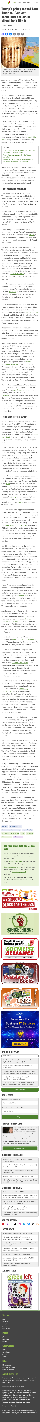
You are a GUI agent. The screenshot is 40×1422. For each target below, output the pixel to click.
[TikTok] (15, 1224)
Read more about (12, 1406)
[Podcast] (7, 1224)
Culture (4, 1326)
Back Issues (6, 1329)
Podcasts (5, 1339)
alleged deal (23, 595)
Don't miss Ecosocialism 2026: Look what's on (19, 1192)
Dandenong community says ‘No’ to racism (17, 1233)
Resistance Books (8, 1367)
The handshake (32, 312)
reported (16, 525)
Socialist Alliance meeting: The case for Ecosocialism (16, 1078)
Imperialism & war (15, 827)
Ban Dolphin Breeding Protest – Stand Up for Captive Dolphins (18, 1061)
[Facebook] (6, 34)
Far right (4, 827)
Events (4, 1357)
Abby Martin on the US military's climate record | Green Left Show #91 (20, 1166)
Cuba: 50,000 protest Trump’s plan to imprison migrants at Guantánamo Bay (19, 151)
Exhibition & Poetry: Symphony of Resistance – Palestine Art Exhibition (19, 1072)
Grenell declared (17, 274)
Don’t (31, 235)
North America (27, 830)
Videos (4, 1341)
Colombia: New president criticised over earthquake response (16, 1264)
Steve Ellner (6, 26)
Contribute (6, 1352)
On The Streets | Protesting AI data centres (18, 1176)
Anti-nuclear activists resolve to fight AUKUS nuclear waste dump (18, 1259)
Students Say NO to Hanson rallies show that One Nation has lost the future (18, 1208)
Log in (36, 2)
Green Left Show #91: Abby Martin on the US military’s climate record (19, 1249)
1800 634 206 (21, 877)
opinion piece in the (25, 639)
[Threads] (33, 1224)
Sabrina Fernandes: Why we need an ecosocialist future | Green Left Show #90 (20, 1181)
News (4, 1319)
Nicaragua (30, 833)
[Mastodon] (2, 34)
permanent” (6, 395)
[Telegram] (24, 1224)
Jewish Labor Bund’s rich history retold (16, 1254)
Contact (4, 1354)
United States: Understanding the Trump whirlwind (17, 156)
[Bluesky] (10, 34)
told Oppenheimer (20, 390)
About (4, 1350)
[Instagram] (20, 1224)
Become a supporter (11, 867)
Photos (4, 1337)
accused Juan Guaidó (20, 663)
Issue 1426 (19, 29)
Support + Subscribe (22, 2)
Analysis (5, 1322)
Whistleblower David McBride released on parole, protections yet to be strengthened (17, 1238)
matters (21, 502)
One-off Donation (15, 861)
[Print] (14, 34)
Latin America (18, 837)
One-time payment (19, 872)
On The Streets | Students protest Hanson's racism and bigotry (18, 1160)
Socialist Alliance (8, 1370)
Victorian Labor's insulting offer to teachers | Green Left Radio (18, 1172)
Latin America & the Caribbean (11, 830)
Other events (20, 1090)
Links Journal (6, 1365)
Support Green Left (11, 1123)
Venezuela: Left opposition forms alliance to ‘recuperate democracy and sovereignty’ (18, 161)
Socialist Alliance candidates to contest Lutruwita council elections (20, 1244)
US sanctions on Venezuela (10, 833)
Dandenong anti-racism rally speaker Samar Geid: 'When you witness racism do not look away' (20, 1197)
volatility (12, 497)
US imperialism (6, 837)
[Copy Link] (22, 34)
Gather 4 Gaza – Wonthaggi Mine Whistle (17, 1066)
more (8, 484)
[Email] (18, 34)
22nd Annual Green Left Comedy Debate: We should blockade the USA (19, 1084)
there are (12, 292)
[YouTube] (2, 1224)
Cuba (22, 833)
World (27, 29)
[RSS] (38, 1224)
